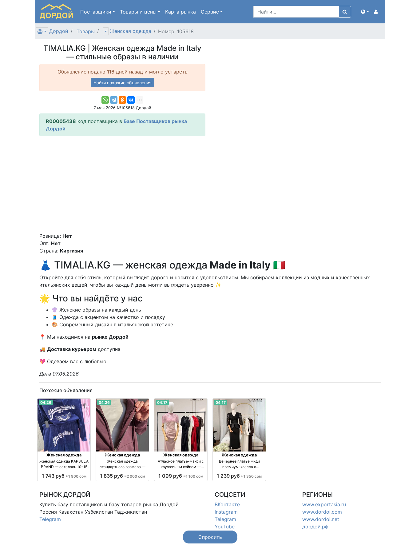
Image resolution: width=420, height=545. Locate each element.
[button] (365, 12)
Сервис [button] (210, 12)
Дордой (58, 31)
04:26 (45, 402)
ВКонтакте (227, 504)
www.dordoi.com (322, 512)
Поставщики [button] (95, 12)
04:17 (162, 402)
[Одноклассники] (122, 100)
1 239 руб (239, 476)
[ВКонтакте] (131, 100)
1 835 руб (122, 476)
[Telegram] (113, 100)
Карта (180, 12)
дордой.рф (315, 526)
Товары (86, 31)
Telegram (50, 519)
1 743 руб (64, 476)
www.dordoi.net (320, 519)
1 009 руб (180, 476)
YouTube (225, 526)
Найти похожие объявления (122, 82)
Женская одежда (130, 31)
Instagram (226, 512)
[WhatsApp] (105, 100)
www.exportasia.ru (324, 504)
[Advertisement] (122, 184)
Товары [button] (138, 12)
